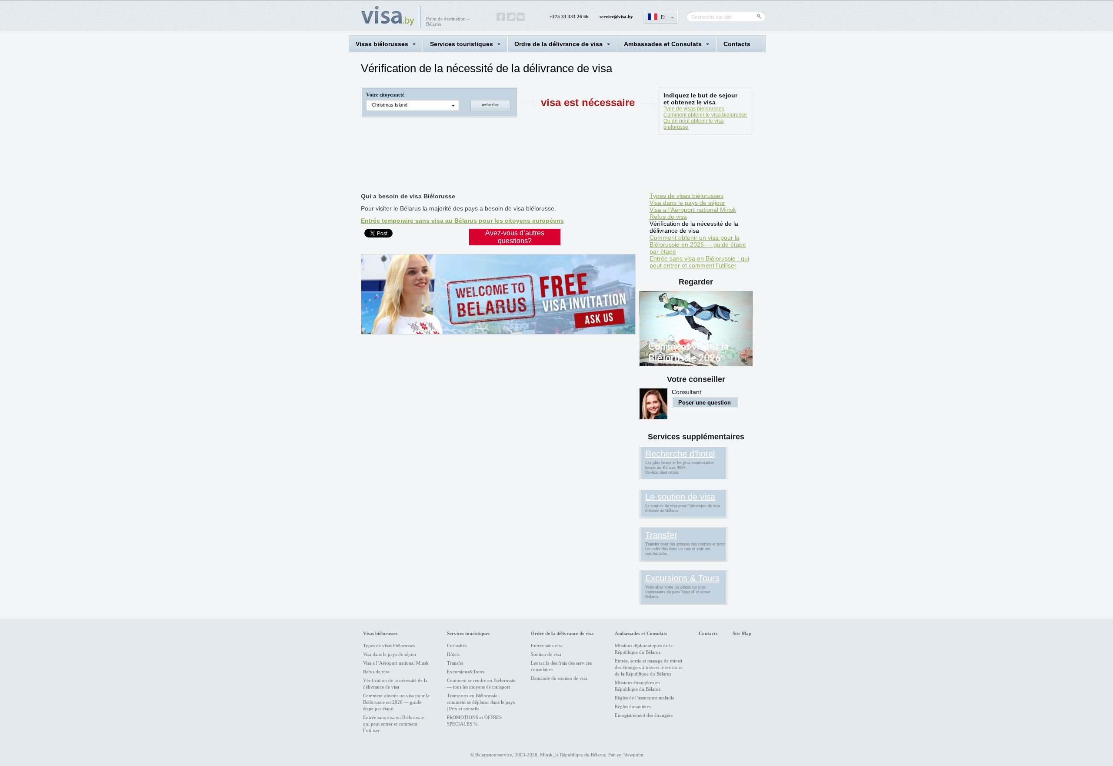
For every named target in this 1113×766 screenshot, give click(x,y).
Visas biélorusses (382, 43)
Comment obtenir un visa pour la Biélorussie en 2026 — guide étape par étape (698, 244)
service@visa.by (616, 16)
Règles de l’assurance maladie (644, 697)
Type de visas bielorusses (693, 109)
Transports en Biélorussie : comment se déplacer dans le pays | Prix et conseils (481, 702)
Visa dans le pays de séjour (687, 202)
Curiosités (457, 645)
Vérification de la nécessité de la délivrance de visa (694, 227)
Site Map (742, 633)
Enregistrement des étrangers (644, 715)
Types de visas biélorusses (686, 195)
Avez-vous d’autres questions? (514, 236)
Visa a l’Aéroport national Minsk (693, 209)
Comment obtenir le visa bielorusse (705, 115)
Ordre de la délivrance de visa (558, 43)
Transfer (661, 535)
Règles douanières (633, 706)
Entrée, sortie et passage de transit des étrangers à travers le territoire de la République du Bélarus (649, 667)
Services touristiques (461, 43)
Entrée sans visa (547, 645)
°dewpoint (633, 754)
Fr (663, 17)
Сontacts (736, 43)
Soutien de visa (546, 654)
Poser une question (704, 402)
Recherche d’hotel (680, 453)
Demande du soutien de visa (559, 678)
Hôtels (453, 654)
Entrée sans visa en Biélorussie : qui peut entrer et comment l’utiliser (699, 262)
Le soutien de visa (680, 497)
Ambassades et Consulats (663, 43)
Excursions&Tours (465, 671)
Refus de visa (668, 216)
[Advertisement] (519, 165)
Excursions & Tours (682, 578)
